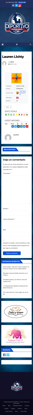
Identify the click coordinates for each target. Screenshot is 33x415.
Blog (9, 405)
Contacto (27, 405)
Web (4, 230)
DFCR (12, 62)
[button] (30, 44)
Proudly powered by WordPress (11, 402)
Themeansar (16, 403)
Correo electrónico (9, 219)
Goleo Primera (8, 411)
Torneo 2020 (23, 411)
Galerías (20, 408)
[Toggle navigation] (17, 44)
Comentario (7, 173)
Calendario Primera (17, 405)
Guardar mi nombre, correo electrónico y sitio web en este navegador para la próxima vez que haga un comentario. (16, 245)
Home (4, 405)
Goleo (25, 408)
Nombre (6, 208)
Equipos (6, 408)
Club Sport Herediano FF (22, 92)
